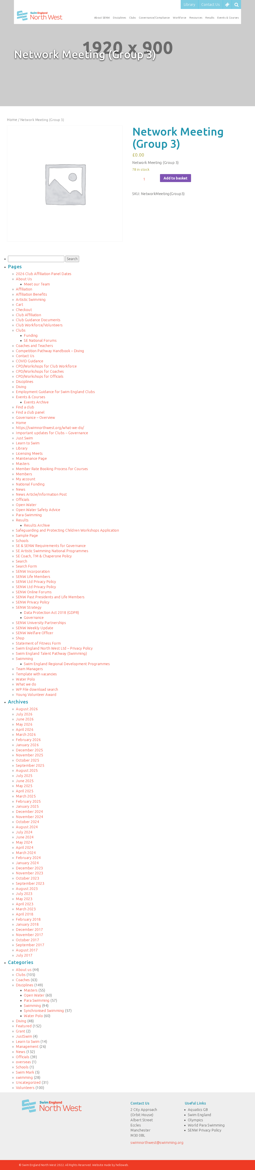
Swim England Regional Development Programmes (67, 664)
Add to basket (175, 178)
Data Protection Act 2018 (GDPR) (51, 612)
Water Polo (25, 679)
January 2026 (27, 745)
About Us (24, 279)
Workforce (179, 17)
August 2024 (27, 827)
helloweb (122, 1165)
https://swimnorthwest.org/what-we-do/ (50, 428)
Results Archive (37, 525)
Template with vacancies (36, 674)
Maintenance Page (31, 458)
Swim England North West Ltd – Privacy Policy (54, 648)
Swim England (199, 1115)
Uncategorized (28, 1082)
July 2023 (24, 894)
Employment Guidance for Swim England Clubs (55, 392)
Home (12, 120)
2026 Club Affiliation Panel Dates (44, 274)
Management (27, 1046)
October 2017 (27, 940)
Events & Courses (228, 17)
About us (23, 970)
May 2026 (24, 724)
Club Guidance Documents (38, 320)
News (20, 489)
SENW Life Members (33, 577)
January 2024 (27, 863)
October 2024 (27, 822)
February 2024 (28, 858)
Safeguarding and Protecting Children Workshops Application (67, 530)
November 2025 (29, 755)
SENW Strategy (29, 607)
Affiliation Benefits (31, 294)
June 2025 (25, 781)
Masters (23, 464)
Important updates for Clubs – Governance (52, 433)
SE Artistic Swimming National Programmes (52, 551)
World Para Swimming (206, 1125)
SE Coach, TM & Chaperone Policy (44, 556)
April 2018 (24, 914)
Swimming (24, 659)
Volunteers (25, 1088)
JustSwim (24, 1036)
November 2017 (29, 935)
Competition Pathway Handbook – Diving (50, 351)
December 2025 (29, 750)
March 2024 (26, 853)
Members (24, 474)
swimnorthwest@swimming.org (156, 1142)
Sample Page (27, 535)
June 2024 (25, 837)
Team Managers (29, 669)
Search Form (26, 566)
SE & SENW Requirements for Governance (51, 546)
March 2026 (26, 734)
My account (25, 479)
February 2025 (28, 801)
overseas (23, 1062)
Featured (24, 1026)
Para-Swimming (29, 515)
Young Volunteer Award (36, 694)
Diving (21, 387)
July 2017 (24, 955)
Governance (34, 617)
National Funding (30, 484)
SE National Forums (40, 340)
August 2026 (27, 709)
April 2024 (24, 847)
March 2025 (26, 796)
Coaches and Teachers (34, 346)
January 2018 (27, 924)
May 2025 (24, 786)
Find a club (25, 407)
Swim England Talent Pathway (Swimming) (51, 653)
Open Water (26, 505)
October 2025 (27, 760)
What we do (26, 684)
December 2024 (29, 811)
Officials (22, 499)
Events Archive (36, 402)
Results (209, 17)
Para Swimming (37, 1000)
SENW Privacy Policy (33, 602)
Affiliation (24, 289)
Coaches (23, 980)
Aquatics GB (198, 1110)
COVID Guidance (29, 361)
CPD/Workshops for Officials (40, 376)
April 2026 (24, 729)
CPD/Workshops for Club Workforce (46, 366)
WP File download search (37, 689)
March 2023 (26, 909)
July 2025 (24, 776)
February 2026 (28, 740)
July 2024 (24, 832)
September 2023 (30, 883)
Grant (20, 1031)
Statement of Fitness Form (38, 643)
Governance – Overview (35, 417)
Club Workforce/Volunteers (39, 325)
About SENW (102, 17)
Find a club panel (30, 412)
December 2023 (29, 868)
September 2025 (30, 765)
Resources (195, 17)
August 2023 (27, 889)
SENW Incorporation (33, 571)
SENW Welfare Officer (34, 633)
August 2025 (27, 770)
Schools (22, 541)
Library (189, 4)
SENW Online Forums (34, 592)
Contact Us (210, 4)
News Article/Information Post (41, 494)
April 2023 (24, 904)
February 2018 (28, 919)
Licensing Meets (29, 453)
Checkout (24, 310)
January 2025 (27, 806)
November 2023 (29, 873)
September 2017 (30, 945)
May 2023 (24, 899)
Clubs (132, 17)
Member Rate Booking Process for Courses (52, 469)
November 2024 (29, 817)
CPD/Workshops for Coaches (40, 371)
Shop (20, 638)
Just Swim (24, 438)
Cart (19, 304)
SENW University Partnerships (41, 623)
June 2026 (25, 719)
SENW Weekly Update (34, 628)
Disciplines (119, 17)
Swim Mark (25, 1072)
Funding (31, 335)
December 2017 (29, 929)
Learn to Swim (28, 443)
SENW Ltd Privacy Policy (36, 582)
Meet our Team (37, 284)
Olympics (195, 1120)
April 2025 (24, 791)
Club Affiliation (28, 315)
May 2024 (24, 842)
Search (21, 561)
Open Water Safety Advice (38, 510)
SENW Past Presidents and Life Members (50, 597)
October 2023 (27, 878)
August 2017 (27, 950)
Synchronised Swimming (44, 1010)
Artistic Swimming (31, 299)
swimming (24, 1077)
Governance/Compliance (154, 17)
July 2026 (24, 714)
